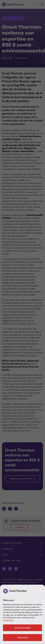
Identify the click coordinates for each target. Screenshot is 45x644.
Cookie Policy (8, 620)
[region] (22, 614)
